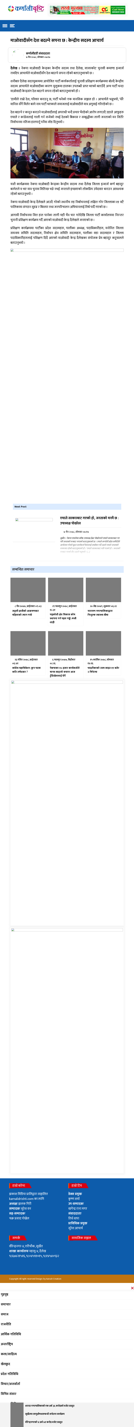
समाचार (6, 1304)
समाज (4, 1314)
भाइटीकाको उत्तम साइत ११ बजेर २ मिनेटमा (103, 670)
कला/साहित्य (9, 1354)
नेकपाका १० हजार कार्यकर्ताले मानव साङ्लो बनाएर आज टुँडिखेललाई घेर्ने (65, 672)
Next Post (20, 507)
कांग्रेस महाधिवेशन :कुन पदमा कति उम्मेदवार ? (26, 670)
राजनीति (6, 1324)
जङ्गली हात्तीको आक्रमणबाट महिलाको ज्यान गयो (25, 613)
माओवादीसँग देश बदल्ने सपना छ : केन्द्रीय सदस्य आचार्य (57, 40)
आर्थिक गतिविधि (11, 1334)
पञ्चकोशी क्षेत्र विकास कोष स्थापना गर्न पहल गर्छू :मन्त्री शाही (63, 618)
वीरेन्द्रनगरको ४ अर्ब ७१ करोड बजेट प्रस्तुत (43, 1422)
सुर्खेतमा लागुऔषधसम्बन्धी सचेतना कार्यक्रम (45, 1414)
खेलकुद (5, 1364)
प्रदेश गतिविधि (9, 1374)
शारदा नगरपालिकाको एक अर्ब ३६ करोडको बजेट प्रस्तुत (49, 1406)
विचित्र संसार (8, 1394)
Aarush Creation (53, 1279)
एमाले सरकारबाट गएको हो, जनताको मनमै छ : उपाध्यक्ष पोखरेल (89, 520)
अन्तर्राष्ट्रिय (7, 1344)
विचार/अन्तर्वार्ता (10, 1384)
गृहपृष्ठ (4, 1294)
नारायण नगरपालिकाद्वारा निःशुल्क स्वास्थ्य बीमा (100, 613)
